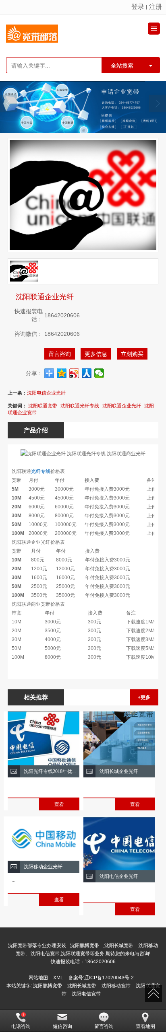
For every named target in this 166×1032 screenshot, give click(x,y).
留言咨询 (59, 354)
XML (58, 978)
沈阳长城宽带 (118, 945)
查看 (59, 804)
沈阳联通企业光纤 (121, 406)
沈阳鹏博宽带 (84, 945)
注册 (155, 6)
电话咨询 (21, 1026)
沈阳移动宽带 (116, 986)
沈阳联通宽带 (42, 406)
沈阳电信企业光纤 (46, 393)
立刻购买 (132, 354)
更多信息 (96, 354)
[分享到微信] (99, 373)
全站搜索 (122, 65)
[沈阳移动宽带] (83, 107)
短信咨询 (62, 1026)
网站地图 (38, 978)
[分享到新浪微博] (74, 373)
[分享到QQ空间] (62, 373)
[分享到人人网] (87, 373)
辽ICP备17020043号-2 (109, 978)
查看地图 (145, 1026)
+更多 (144, 697)
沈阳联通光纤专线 (79, 406)
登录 (137, 6)
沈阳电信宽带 (86, 994)
